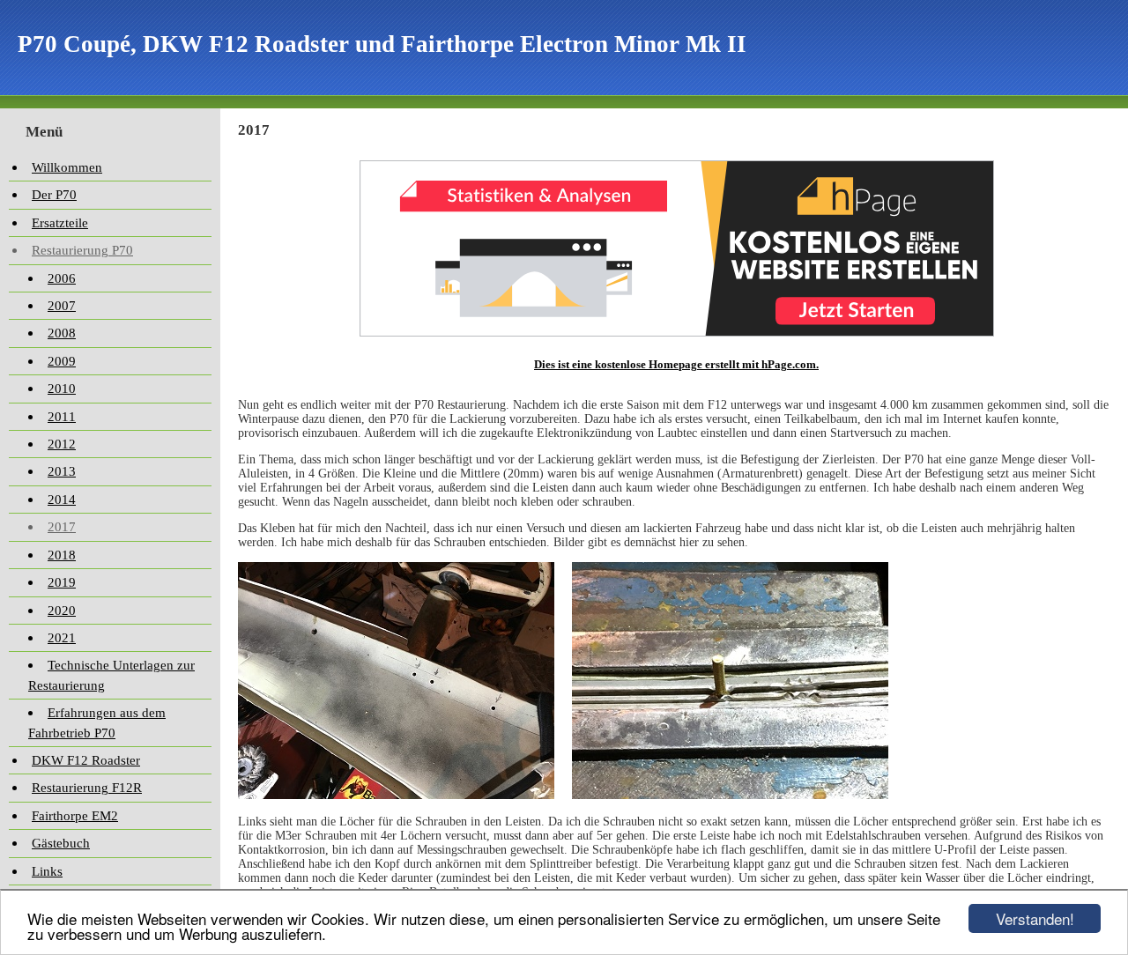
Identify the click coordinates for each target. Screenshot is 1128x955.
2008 (62, 333)
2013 (62, 471)
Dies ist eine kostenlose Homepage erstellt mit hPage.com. (676, 364)
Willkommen (67, 167)
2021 (62, 638)
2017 (62, 527)
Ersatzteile (60, 223)
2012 (62, 444)
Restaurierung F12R (87, 788)
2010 (62, 388)
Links (47, 871)
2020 (62, 610)
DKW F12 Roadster (86, 760)
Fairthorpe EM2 (75, 816)
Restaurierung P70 (82, 250)
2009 (62, 361)
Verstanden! (1035, 918)
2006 (62, 278)
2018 (62, 555)
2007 (62, 306)
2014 (62, 499)
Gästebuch (61, 843)
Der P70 (54, 195)
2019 (62, 582)
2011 (62, 417)
